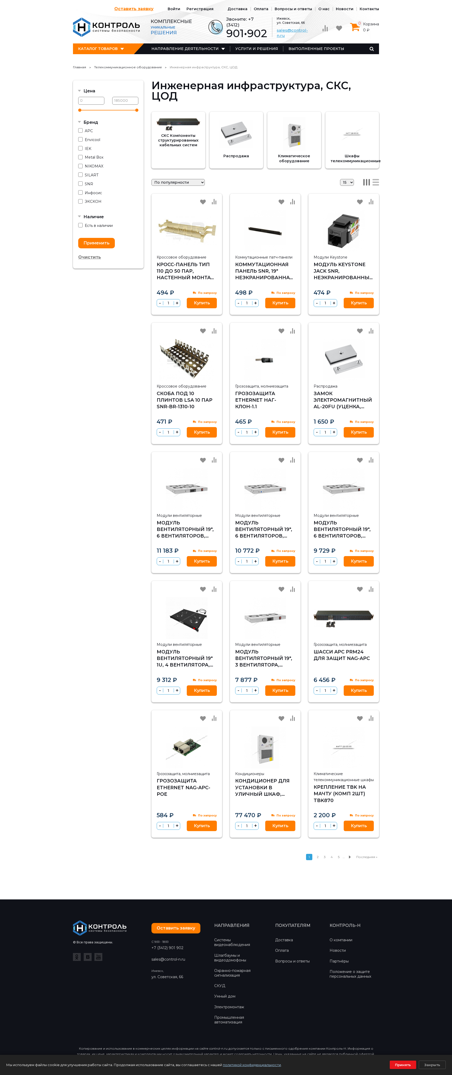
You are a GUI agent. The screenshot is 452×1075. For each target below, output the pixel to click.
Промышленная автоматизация (229, 1019)
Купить (202, 302)
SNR (89, 184)
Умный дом (224, 996)
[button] (177, 303)
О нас (324, 9)
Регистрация (200, 9)
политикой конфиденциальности (252, 1065)
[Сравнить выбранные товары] (325, 28)
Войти (174, 9)
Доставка (237, 9)
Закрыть (432, 1065)
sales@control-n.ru (168, 959)
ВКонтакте (88, 957)
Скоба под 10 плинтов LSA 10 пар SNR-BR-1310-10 (184, 400)
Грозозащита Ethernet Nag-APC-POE (183, 787)
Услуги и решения (256, 48)
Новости (344, 9)
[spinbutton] (168, 303)
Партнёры (339, 961)
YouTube (98, 957)
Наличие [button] (93, 216)
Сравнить (214, 202)
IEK (88, 148)
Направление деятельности (185, 48)
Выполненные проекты (316, 48)
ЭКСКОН (93, 201)
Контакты (369, 9)
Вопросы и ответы (293, 9)
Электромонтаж (229, 1007)
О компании (341, 940)
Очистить (89, 257)
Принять (403, 1065)
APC (89, 130)
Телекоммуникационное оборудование (128, 67)
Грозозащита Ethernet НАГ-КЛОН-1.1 (255, 400)
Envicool (92, 139)
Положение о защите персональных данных (350, 974)
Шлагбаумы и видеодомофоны (230, 957)
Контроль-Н (106, 27)
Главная (79, 67)
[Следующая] (350, 857)
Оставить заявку (134, 8)
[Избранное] (339, 28)
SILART (91, 175)
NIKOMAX (94, 166)
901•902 (246, 33)
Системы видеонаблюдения (232, 942)
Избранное (203, 202)
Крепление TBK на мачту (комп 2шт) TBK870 (340, 793)
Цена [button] (89, 90)
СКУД (219, 985)
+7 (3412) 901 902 (167, 947)
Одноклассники (77, 957)
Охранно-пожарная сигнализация (232, 973)
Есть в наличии (99, 225)
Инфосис (93, 193)
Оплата (261, 9)
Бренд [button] (90, 122)
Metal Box (94, 157)
